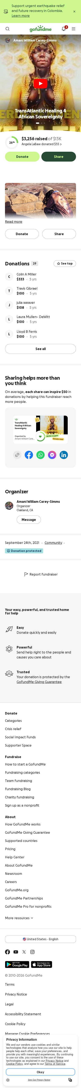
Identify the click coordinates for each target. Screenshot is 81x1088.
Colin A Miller (26, 274)
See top (67, 263)
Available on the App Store (41, 964)
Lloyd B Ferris (27, 331)
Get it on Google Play (17, 964)
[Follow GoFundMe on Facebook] (7, 952)
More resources (17, 918)
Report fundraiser (43, 574)
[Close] (74, 11)
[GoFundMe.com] (41, 28)
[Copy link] (17, 454)
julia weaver (26, 302)
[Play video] (40, 84)
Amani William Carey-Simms (38, 501)
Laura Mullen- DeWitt (33, 317)
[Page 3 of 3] (44, 123)
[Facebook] (29, 454)
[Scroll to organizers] (7, 40)
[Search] (7, 29)
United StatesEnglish (42, 939)
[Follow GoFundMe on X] (24, 952)
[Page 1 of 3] (37, 123)
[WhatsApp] (40, 454)
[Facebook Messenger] (52, 454)
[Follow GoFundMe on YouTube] (16, 952)
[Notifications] (63, 29)
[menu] (73, 29)
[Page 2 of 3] (41, 123)
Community (53, 543)
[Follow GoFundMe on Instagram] (32, 952)
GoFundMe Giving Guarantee (39, 682)
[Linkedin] (64, 454)
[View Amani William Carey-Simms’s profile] (9, 506)
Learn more (21, 15)
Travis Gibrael (27, 288)
